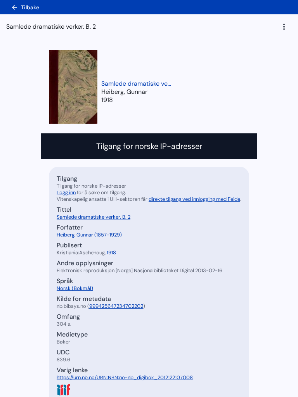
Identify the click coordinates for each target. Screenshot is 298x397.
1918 (107, 100)
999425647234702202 (116, 306)
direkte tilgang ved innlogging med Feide (194, 199)
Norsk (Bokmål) (75, 288)
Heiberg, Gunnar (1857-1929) (89, 234)
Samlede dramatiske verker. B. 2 (136, 83)
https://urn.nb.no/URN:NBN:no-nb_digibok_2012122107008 (125, 377)
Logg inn (66, 192)
